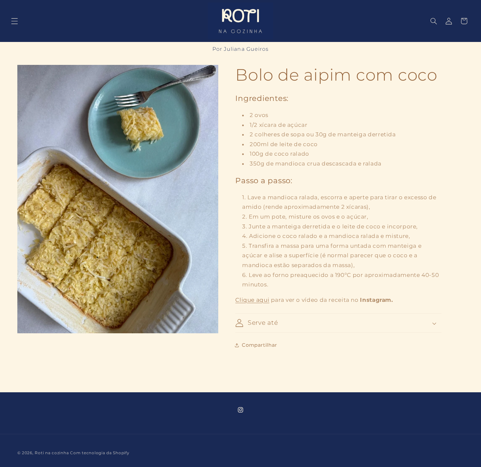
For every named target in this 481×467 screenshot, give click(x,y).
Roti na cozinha (52, 453)
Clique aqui (252, 300)
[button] (14, 21)
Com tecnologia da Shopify (99, 453)
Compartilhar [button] (259, 345)
